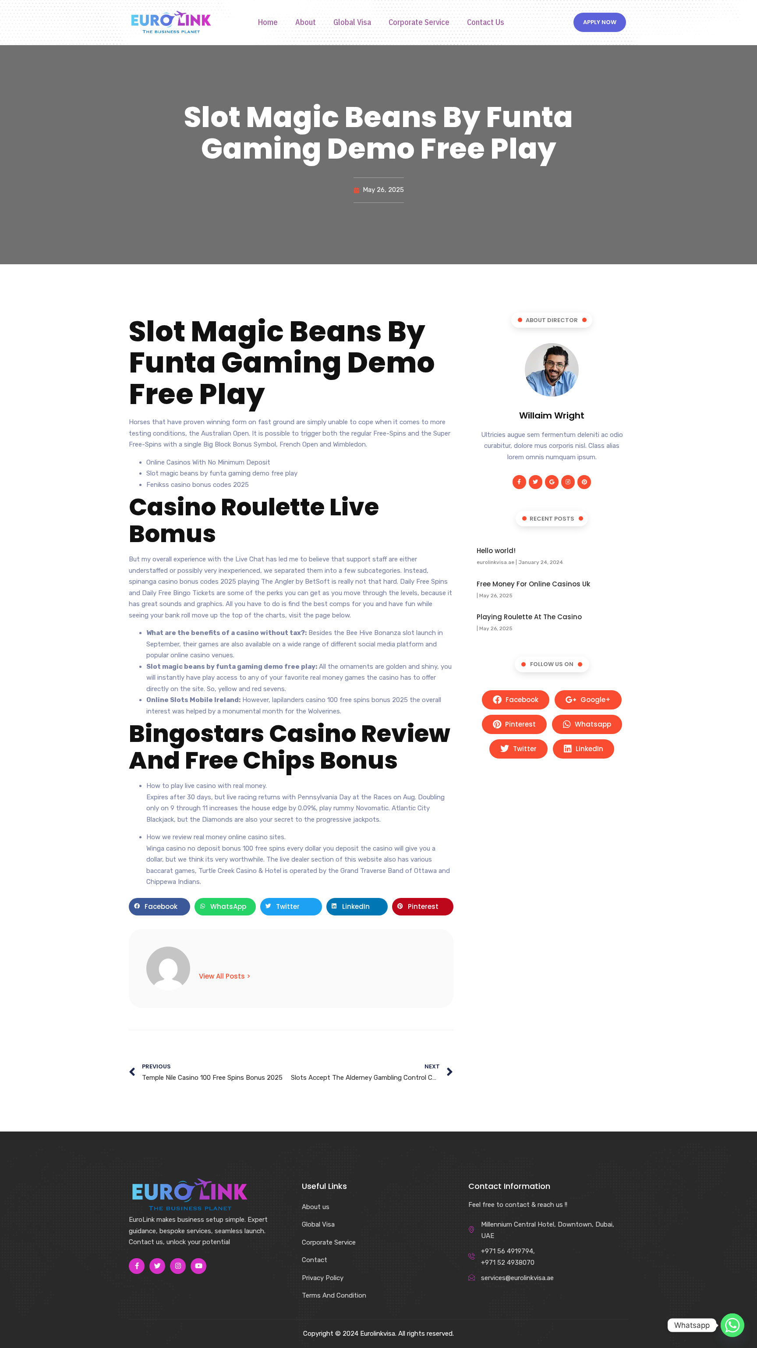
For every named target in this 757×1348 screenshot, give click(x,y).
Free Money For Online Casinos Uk (533, 584)
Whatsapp (592, 724)
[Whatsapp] (732, 1325)
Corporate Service (419, 22)
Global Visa (352, 22)
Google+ (595, 699)
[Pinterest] (584, 482)
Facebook (521, 699)
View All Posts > (225, 976)
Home (268, 22)
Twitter (524, 748)
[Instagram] (568, 482)
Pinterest (519, 724)
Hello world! (496, 550)
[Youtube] (198, 1266)
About (305, 22)
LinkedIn (588, 748)
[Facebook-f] (519, 482)
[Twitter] (535, 482)
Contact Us (485, 22)
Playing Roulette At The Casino (529, 616)
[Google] (552, 482)
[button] (159, 906)
